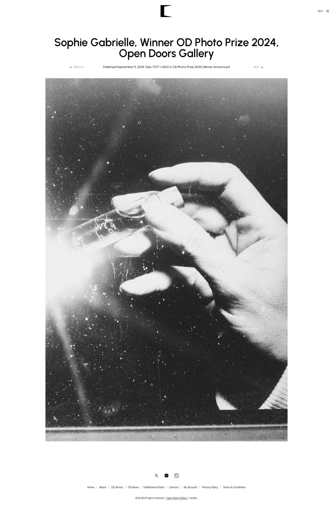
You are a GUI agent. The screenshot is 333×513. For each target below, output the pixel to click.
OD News (133, 487)
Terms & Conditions (234, 487)
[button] (320, 11)
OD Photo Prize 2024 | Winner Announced (201, 67)
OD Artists (117, 487)
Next (257, 67)
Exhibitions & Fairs (154, 487)
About (102, 487)
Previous (78, 67)
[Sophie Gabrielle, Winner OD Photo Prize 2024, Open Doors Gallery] (166, 259)
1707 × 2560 (161, 67)
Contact (174, 487)
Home (90, 487)
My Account (190, 487)
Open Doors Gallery (176, 498)
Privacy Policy (210, 487)
